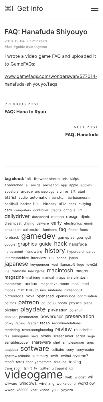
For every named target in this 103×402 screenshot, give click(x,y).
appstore (12, 191)
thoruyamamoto (39, 362)
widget (80, 377)
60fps (74, 179)
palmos (10, 303)
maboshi (19, 271)
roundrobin (83, 330)
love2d (91, 265)
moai (75, 284)
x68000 (22, 390)
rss (7, 336)
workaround (66, 384)
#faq (9, 47)
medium (30, 283)
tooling (75, 361)
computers (22, 210)
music (32, 289)
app (64, 185)
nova (30, 296)
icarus (90, 252)
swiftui (65, 356)
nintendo (55, 290)
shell (57, 342)
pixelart (11, 310)
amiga (36, 185)
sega (91, 336)
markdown (13, 284)
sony (70, 350)
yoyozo (67, 390)
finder (73, 230)
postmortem (28, 317)
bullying (84, 204)
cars (8, 210)
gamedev (38, 236)
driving (29, 223)
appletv (86, 185)
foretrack (12, 238)
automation (39, 197)
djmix (85, 217)
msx (20, 290)
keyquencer (39, 264)
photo (62, 303)
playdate (33, 309)
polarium (76, 310)
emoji (88, 223)
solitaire (58, 349)
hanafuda (78, 244)
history (55, 250)
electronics (73, 223)
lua (7, 271)
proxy (9, 323)
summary (40, 356)
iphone (61, 258)
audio (23, 197)
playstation (57, 310)
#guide (19, 47)
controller (40, 210)
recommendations (66, 323)
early (56, 223)
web (68, 377)
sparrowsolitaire (17, 356)
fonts (84, 230)
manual (48, 277)
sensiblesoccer (17, 342)
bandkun (59, 197)
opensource (65, 296)
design (72, 216)
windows (28, 383)
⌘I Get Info (24, 8)
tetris (20, 362)
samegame (20, 336)
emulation (13, 229)
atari (81, 191)
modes (10, 290)
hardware (33, 251)
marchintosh (77, 277)
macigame (36, 271)
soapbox (11, 350)
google (10, 244)
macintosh (60, 270)
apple (73, 185)
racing (20, 323)
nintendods (14, 296)
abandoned (14, 185)
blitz (62, 204)
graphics (27, 244)
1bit (28, 179)
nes (43, 290)
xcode (44, 390)
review (63, 329)
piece (88, 303)
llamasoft (67, 265)
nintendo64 (73, 290)
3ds (65, 179)
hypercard (75, 251)
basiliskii (11, 204)
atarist (10, 197)
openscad (45, 296)
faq (62, 229)
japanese (16, 263)
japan (73, 258)
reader (32, 323)
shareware (41, 342)
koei (55, 265)
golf (88, 237)
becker (25, 204)
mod (85, 284)
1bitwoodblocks (46, 179)
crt (80, 210)
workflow (86, 383)
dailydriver (17, 216)
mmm (64, 284)
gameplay (66, 237)
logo (80, 265)
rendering (12, 330)
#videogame (36, 47)
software (34, 348)
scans (46, 336)
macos (82, 270)
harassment (14, 252)
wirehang (46, 383)
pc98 (51, 303)
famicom (50, 230)
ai (27, 185)
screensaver (63, 336)
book (72, 204)
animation (51, 185)
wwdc (9, 390)
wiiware (11, 383)
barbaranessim (79, 198)
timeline (60, 362)
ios (51, 257)
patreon (28, 302)
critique (70, 210)
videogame (34, 374)
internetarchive (17, 258)
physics (75, 303)
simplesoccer (73, 342)
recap (45, 323)
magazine (14, 277)
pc (43, 303)
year (55, 390)
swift (54, 356)
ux (71, 368)
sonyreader (85, 350)
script (80, 336)
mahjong (33, 277)
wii (90, 377)
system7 (80, 355)
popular (11, 317)
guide (45, 244)
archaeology (44, 191)
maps (60, 277)
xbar (34, 390)
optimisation (87, 296)
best (37, 204)
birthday (49, 204)
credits (56, 210)
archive (62, 191)
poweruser (51, 316)
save (35, 336)
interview (38, 258)
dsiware (43, 223)
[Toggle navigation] (94, 8)
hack (60, 243)
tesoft (9, 362)
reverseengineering (37, 330)
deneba (57, 217)
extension (32, 229)
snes (90, 342)
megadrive (49, 284)
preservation (79, 316)
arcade (27, 191)
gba (80, 237)
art (73, 191)
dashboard (40, 217)
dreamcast (13, 223)
